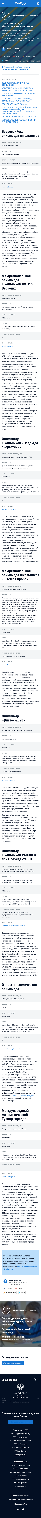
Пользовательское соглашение (20, 1500)
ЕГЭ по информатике (20, 1448)
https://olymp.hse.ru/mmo (10, 665)
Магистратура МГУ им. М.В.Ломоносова (20, 1395)
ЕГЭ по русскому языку (20, 1434)
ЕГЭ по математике (21, 1437)
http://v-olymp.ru (7, 346)
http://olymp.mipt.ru (8, 780)
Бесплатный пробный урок (20, 1422)
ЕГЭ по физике (20, 1451)
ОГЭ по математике (20, 1469)
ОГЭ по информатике (20, 1479)
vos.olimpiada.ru (7, 187)
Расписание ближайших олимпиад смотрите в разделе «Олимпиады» (16, 68)
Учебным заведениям (20, 1495)
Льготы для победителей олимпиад (16, 1331)
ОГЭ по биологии (21, 1476)
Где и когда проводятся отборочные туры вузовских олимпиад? (17, 1321)
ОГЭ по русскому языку (20, 1465)
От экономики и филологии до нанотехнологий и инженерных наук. (18, 1338)
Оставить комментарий (13, 1363)
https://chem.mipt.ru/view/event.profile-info (16, 1049)
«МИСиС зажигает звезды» (22, 1096)
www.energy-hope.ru (9, 509)
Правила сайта (20, 1504)
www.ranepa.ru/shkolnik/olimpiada (13, 925)
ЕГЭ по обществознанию (20, 1441)
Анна (13, 49)
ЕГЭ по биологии (20, 1444)
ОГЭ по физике (20, 1483)
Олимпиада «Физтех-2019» (14, 104)
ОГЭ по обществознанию (20, 1472)
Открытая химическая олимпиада (19, 117)
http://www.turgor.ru (8, 1177)
